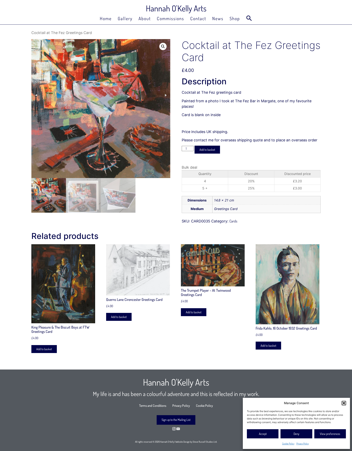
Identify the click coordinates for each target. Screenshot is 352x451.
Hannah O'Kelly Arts (176, 8)
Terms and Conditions (152, 406)
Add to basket (207, 150)
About (145, 18)
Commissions (170, 18)
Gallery (125, 18)
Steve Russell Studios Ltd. (205, 441)
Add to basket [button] (44, 349)
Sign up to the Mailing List (176, 420)
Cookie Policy (288, 443)
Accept (263, 434)
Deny (296, 434)
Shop (235, 18)
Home (106, 18)
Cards (233, 221)
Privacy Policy (302, 443)
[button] (344, 403)
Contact (198, 18)
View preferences (330, 434)
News (217, 18)
